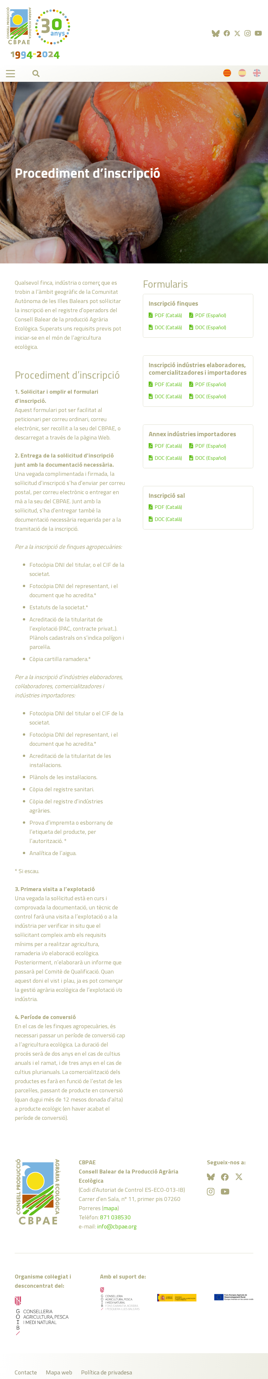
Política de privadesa (106, 1372)
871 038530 (115, 1217)
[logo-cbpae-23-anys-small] (38, 33)
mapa (110, 1208)
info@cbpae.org (117, 1226)
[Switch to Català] (228, 74)
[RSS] (216, 33)
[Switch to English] (258, 74)
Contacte (26, 1372)
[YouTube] (258, 33)
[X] (237, 33)
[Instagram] (247, 33)
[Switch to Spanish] (243, 74)
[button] (10, 73)
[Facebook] (227, 33)
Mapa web (59, 1372)
